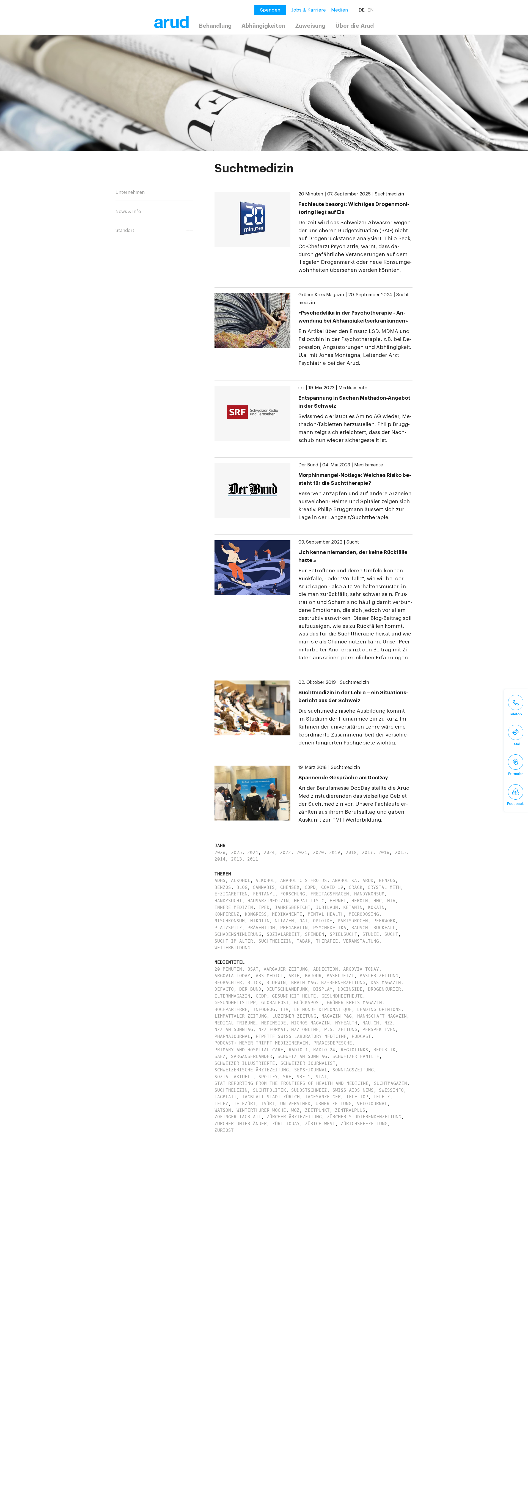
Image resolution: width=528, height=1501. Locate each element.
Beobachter (228, 982)
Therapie (327, 941)
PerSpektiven (378, 1029)
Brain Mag (303, 982)
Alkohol (240, 880)
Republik (384, 1050)
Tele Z (381, 1097)
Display (322, 989)
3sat (253, 969)
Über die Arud (355, 26)
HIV (391, 901)
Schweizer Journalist (308, 1063)
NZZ (388, 1023)
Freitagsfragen (329, 894)
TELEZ (221, 1104)
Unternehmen (130, 192)
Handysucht (228, 901)
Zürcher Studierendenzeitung (364, 1117)
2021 (301, 852)
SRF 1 (303, 1077)
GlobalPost (275, 1003)
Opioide (322, 921)
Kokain (376, 907)
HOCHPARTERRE (231, 1009)
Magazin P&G (336, 1016)
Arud (367, 880)
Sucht (352, 542)
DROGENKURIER (384, 989)
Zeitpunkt (317, 1110)
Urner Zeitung (333, 1104)
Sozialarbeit (283, 934)
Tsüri (268, 1104)
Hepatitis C (309, 901)
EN (370, 10)
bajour (313, 976)
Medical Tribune (235, 1023)
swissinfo (391, 1090)
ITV (284, 1009)
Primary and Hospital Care (249, 1050)
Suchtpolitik (269, 1090)
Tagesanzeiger (323, 1097)
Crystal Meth (384, 887)
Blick (254, 982)
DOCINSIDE (350, 989)
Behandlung (215, 26)
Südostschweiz (309, 1090)
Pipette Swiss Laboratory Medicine (301, 1036)
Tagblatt (226, 1097)
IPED (264, 907)
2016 (383, 852)
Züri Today (286, 1124)
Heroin (359, 901)
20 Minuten (310, 194)
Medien (339, 10)
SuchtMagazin (390, 1083)
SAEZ (220, 1056)
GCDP (261, 996)
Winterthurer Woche (261, 1110)
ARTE (293, 976)
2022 (285, 852)
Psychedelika (329, 928)
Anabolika (344, 880)
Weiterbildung (232, 948)
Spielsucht (343, 934)
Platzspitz (228, 928)
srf (301, 388)
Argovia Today (361, 969)
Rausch (359, 928)
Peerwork (384, 921)
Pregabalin (294, 928)
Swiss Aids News (353, 1090)
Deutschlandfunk (287, 989)
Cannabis (264, 887)
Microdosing (364, 914)
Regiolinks (354, 1050)
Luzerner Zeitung (294, 1016)
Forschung (292, 894)
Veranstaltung (361, 941)
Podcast (361, 1036)
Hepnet (338, 901)
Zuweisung (310, 26)
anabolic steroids (303, 880)
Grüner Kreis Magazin (321, 295)
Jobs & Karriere (309, 10)
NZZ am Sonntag (234, 1029)
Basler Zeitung (379, 976)
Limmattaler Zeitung (241, 1016)
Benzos (387, 880)
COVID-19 (332, 887)
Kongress (256, 914)
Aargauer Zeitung (286, 969)
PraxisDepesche (333, 1043)
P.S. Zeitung (340, 1029)
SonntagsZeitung (353, 1070)
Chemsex (289, 887)
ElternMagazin (232, 996)
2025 (236, 852)
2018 (351, 852)
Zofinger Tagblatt (238, 1117)
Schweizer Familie (355, 1056)
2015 (400, 852)
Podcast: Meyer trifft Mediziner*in (261, 1043)
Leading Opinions (379, 1009)
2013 (236, 859)
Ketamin (352, 907)
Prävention (261, 928)
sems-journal (310, 1070)
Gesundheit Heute (294, 996)
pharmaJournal (232, 1036)
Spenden (314, 934)
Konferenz (227, 914)
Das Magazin (386, 982)
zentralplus (350, 1110)
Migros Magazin (310, 1023)
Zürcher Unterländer (241, 1124)
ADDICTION (325, 969)
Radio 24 (324, 1050)
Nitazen (284, 921)
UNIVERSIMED (295, 1104)
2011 (252, 859)
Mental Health (325, 914)
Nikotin (260, 921)
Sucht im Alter (234, 941)
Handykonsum (369, 894)
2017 (367, 852)
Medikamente (353, 388)
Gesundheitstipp (235, 1003)
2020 (318, 852)
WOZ (295, 1110)
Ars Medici (269, 976)
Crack (355, 887)
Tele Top (357, 1097)
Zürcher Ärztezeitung (294, 1117)
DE (362, 10)
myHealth (346, 1023)
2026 (220, 852)
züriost (224, 1130)
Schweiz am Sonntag (302, 1056)
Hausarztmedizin (268, 901)
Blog (242, 887)
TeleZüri (245, 1104)
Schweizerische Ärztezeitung (252, 1070)
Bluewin (276, 982)
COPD (310, 887)
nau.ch (370, 1023)
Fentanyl (264, 894)
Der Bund (308, 465)
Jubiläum (327, 907)
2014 (220, 859)
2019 (334, 852)
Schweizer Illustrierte (245, 1063)
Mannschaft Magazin (382, 1016)
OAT (303, 921)
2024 (252, 852)
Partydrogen (353, 921)
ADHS (220, 880)
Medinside (273, 1023)
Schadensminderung (238, 934)
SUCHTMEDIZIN (231, 1090)
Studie (370, 934)
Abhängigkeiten (263, 26)
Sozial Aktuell (234, 1077)
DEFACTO (224, 989)
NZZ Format (272, 1029)
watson (223, 1110)
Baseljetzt (340, 976)
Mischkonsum (230, 921)
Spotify (268, 1077)
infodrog (264, 1009)
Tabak (303, 941)
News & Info (128, 211)
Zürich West (320, 1124)
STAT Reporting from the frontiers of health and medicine (292, 1083)
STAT (321, 1077)
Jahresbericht (292, 907)
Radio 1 (298, 1050)
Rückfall (384, 928)
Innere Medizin (234, 907)
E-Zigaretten (231, 894)
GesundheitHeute (342, 996)
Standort (125, 230)
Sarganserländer (251, 1056)
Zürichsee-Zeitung (364, 1124)
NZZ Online (305, 1029)
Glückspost (307, 1003)
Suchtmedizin (389, 194)
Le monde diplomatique (323, 1009)
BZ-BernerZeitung (343, 982)
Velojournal (372, 1104)
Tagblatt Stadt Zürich (271, 1097)
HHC (377, 901)
